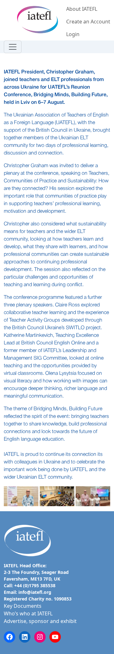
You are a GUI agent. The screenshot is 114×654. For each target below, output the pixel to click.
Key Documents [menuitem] (22, 605)
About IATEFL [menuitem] (81, 8)
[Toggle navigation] (13, 47)
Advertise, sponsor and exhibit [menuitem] (40, 621)
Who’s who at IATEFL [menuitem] (28, 613)
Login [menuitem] (72, 34)
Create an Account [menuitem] (88, 21)
